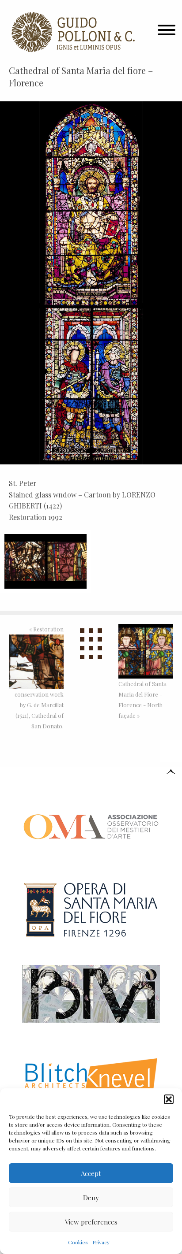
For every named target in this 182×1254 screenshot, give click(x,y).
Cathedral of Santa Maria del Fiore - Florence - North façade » (142, 699)
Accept (91, 1173)
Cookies (78, 1242)
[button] (168, 1099)
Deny (91, 1197)
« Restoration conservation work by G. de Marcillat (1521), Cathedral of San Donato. (39, 677)
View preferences (91, 1221)
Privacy (101, 1242)
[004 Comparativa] (45, 560)
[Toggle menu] (166, 32)
